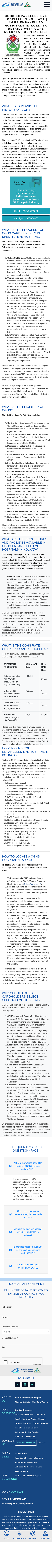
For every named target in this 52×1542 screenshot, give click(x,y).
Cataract (27, 1423)
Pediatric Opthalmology (26, 1428)
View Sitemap (21, 1471)
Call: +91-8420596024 (26, 211)
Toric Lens (32, 1462)
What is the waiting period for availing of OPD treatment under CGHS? (25, 1166)
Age (3, 1347)
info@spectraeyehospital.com (18, 1503)
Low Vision (40, 1414)
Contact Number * (10, 1338)
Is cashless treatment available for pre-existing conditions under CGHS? (26, 1250)
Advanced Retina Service (27, 1432)
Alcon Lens (20, 1462)
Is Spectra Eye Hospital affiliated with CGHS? (24, 1266)
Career (18, 1453)
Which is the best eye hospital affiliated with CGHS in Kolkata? (25, 1232)
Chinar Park (20, 1476)
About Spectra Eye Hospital (28, 1398)
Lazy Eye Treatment (24, 1414)
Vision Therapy (38, 1419)
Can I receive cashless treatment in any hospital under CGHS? (26, 1214)
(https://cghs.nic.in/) (32, 884)
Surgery (19, 1423)
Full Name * (7, 1307)
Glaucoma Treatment (25, 1437)
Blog (24, 1453)
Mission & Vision (23, 1402)
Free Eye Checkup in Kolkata (29, 1458)
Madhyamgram (34, 1476)
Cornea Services (40, 1423)
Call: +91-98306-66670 (26, 218)
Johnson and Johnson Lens (28, 1467)
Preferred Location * (10, 1327)
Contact (41, 1443)
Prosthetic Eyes (22, 1419)
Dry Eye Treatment (24, 1410)
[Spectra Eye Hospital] (16, 4)
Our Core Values (40, 1402)
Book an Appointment (26, 1442)
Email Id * (6, 1317)
